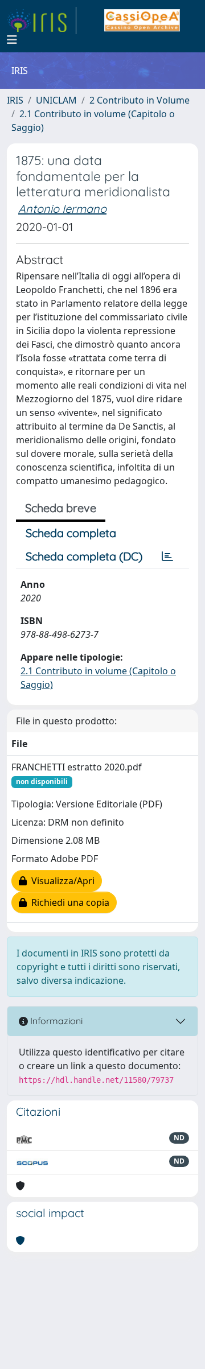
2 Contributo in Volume (139, 100)
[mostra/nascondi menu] (12, 40)
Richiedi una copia (68, 902)
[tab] (167, 556)
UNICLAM (56, 100)
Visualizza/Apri (61, 881)
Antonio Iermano (62, 208)
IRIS (15, 100)
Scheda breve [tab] (60, 508)
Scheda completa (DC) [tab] (84, 556)
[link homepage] (41, 20)
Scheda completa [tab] (71, 533)
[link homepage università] (142, 20)
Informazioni (55, 1020)
